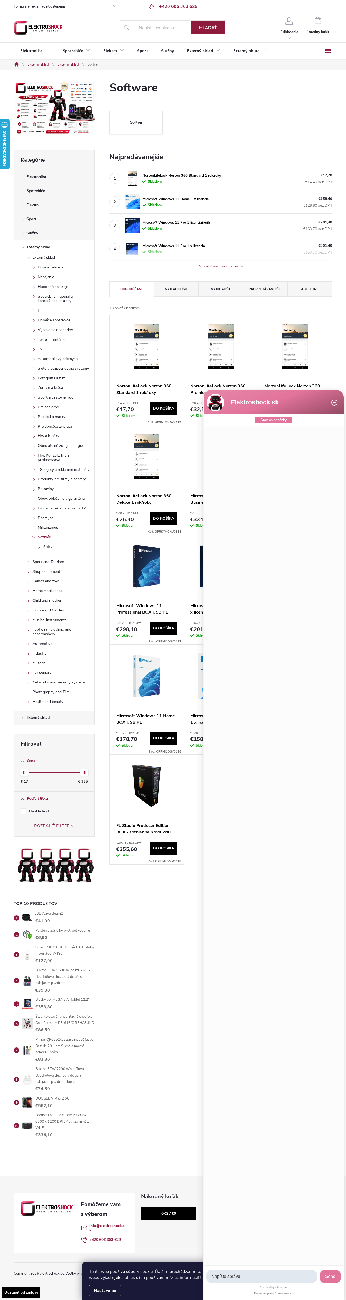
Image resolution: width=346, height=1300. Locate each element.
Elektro (32, 204)
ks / (168, 1213)
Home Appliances (47, 590)
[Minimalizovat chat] (334, 402)
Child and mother (46, 600)
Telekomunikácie (51, 339)
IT (39, 310)
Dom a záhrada (50, 267)
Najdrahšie (221, 289)
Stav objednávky (274, 420)
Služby (32, 233)
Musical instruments (49, 619)
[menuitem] (35, 51)
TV (40, 349)
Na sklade (40, 811)
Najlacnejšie (176, 289)
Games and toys (46, 581)
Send (330, 1276)
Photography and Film (51, 692)
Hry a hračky (48, 435)
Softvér (44, 537)
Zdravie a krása (50, 387)
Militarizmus (48, 527)
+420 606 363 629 (105, 1239)
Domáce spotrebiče (54, 320)
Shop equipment (46, 571)
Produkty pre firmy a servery (62, 479)
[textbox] (261, 1277)
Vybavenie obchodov (55, 329)
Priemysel (46, 517)
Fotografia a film (51, 378)
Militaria (38, 663)
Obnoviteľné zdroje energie (60, 445)
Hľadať (208, 28)
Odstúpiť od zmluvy (21, 1292)
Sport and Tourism (48, 561)
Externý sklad (38, 247)
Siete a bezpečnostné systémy (63, 368)
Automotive (42, 643)
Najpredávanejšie (265, 289)
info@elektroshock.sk (107, 1228)
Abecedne (309, 289)
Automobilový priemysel (58, 358)
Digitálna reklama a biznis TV (62, 508)
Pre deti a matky (51, 416)
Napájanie (46, 277)
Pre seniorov (48, 407)
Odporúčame (132, 289)
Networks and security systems (59, 682)
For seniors (41, 672)
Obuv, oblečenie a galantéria (61, 498)
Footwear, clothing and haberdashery (51, 632)
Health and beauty (47, 701)
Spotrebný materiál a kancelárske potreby (55, 299)
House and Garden (48, 610)
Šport (31, 219)
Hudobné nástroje (53, 286)
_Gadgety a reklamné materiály (63, 469)
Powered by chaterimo (273, 1287)
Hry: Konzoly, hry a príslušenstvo (53, 457)
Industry (39, 653)
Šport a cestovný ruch (56, 397)
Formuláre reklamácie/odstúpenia (40, 6)
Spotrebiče (35, 190)
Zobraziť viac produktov (218, 266)
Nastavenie (105, 1291)
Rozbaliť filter (52, 826)
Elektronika (36, 176)
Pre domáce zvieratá (55, 426)
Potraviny (46, 488)
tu (202, 1278)
